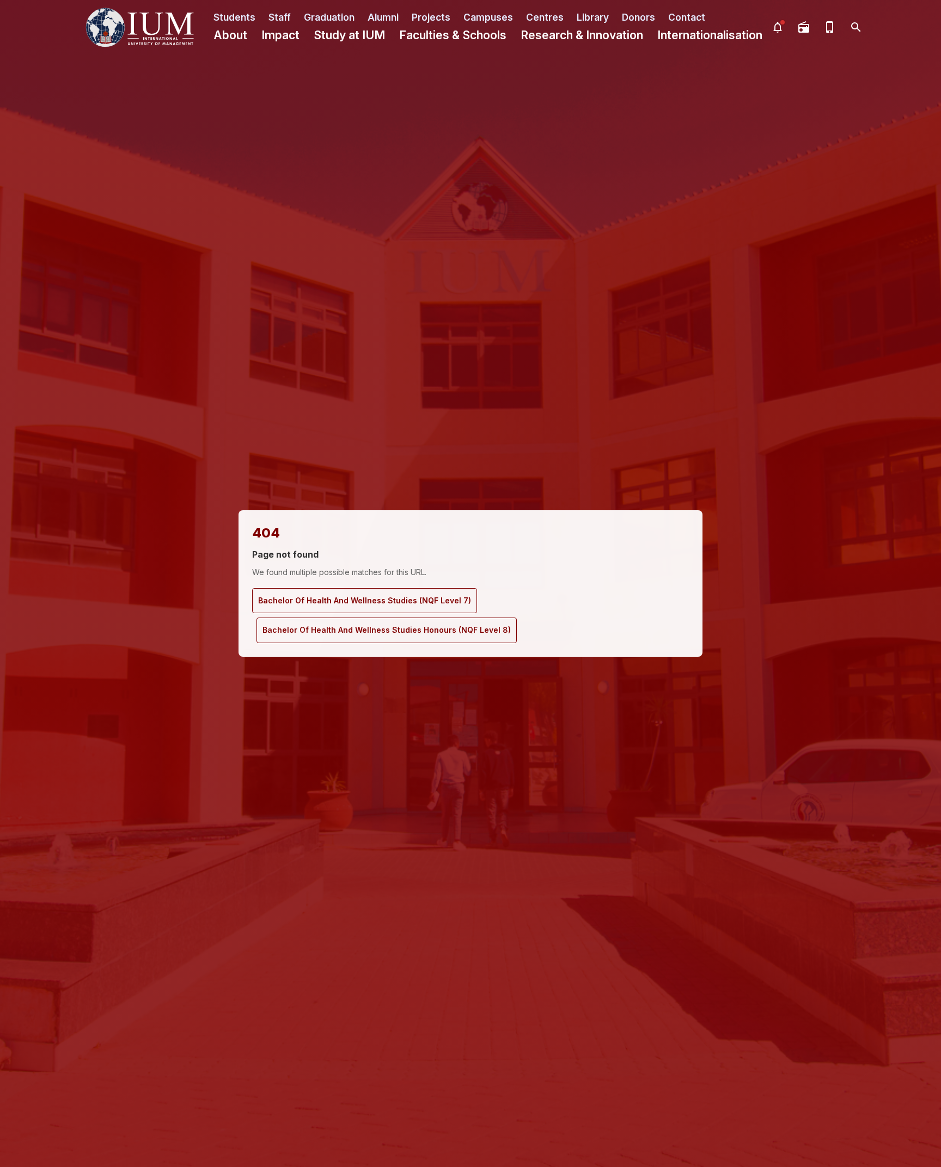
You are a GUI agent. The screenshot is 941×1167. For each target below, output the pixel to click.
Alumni (383, 17)
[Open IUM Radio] (804, 27)
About (230, 35)
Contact (686, 17)
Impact (280, 35)
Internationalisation (709, 35)
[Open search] (856, 27)
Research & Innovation (582, 35)
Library (593, 17)
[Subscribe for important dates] (778, 27)
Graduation (329, 17)
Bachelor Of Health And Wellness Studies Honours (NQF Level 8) (386, 629)
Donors (638, 17)
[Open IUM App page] (830, 27)
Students (234, 17)
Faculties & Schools (452, 35)
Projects (431, 17)
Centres (545, 17)
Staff (279, 17)
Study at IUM (349, 35)
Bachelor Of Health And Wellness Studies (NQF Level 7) (364, 600)
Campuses (488, 17)
